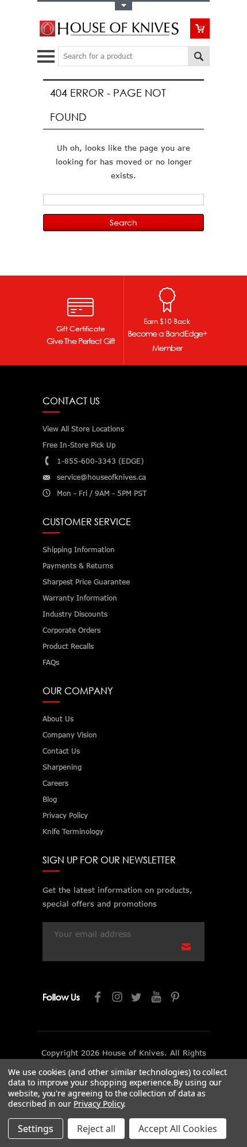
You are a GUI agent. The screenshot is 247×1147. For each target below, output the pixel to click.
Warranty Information (80, 598)
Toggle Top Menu (123, 6)
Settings (35, 1128)
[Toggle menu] (47, 54)
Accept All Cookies (177, 1128)
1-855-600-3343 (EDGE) (100, 461)
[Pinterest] (176, 998)
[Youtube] (157, 998)
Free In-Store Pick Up (79, 445)
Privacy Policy (99, 1103)
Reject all (96, 1128)
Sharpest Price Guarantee (86, 582)
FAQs (51, 662)
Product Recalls (68, 646)
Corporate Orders (72, 630)
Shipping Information (79, 549)
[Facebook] (98, 998)
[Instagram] (118, 998)
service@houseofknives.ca (101, 477)
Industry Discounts (75, 614)
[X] (137, 998)
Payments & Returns (78, 565)
